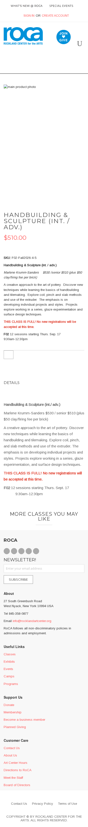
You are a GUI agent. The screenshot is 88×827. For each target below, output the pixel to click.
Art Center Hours (15, 763)
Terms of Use (67, 803)
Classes (10, 654)
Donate (9, 705)
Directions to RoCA (18, 770)
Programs (11, 684)
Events (8, 669)
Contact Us (12, 748)
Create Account (55, 15)
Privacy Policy (42, 803)
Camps (9, 676)
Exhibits (9, 661)
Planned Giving (15, 727)
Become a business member (24, 719)
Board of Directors (17, 785)
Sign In (28, 15)
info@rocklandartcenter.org (32, 621)
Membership (13, 712)
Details (12, 382)
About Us (10, 755)
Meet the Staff (13, 777)
